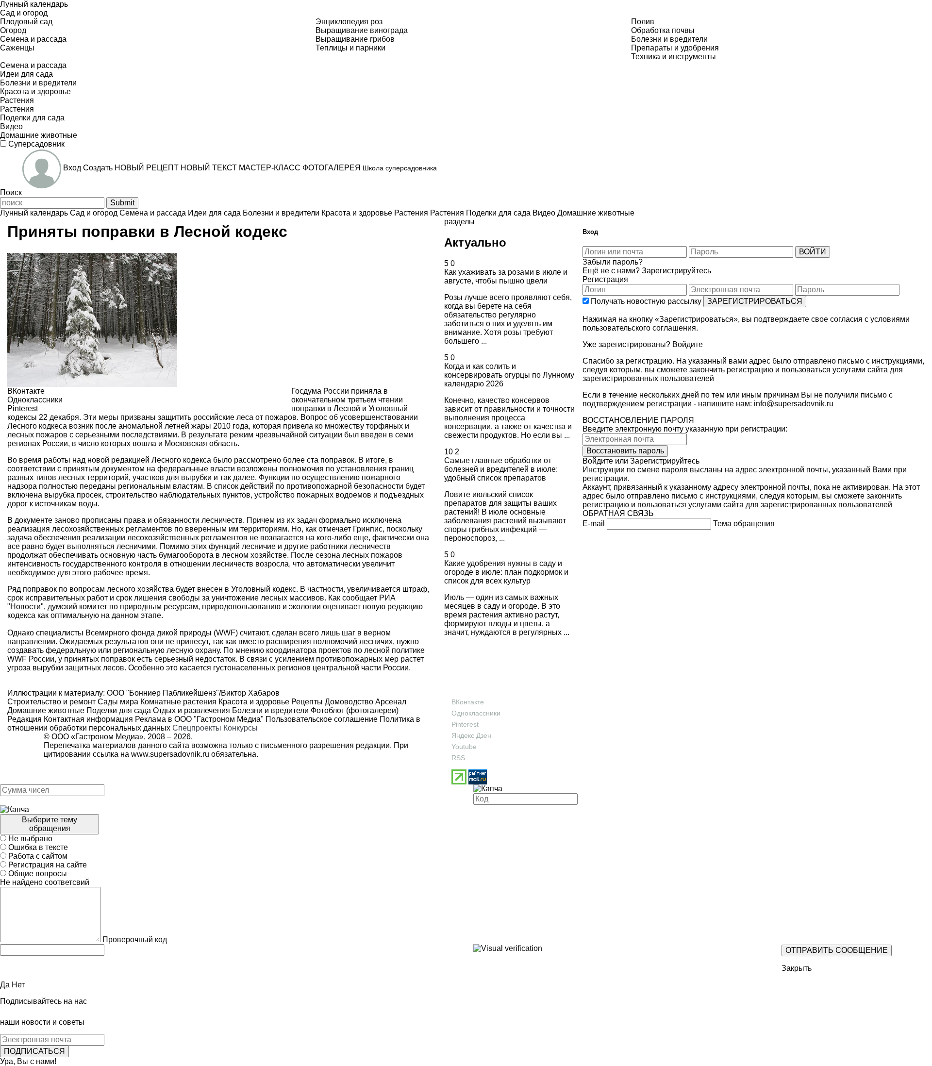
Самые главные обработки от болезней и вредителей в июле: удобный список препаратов (501, 469)
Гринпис (368, 529)
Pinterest (465, 724)
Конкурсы (240, 728)
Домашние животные (45, 710)
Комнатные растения (177, 702)
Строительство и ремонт (51, 702)
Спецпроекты (196, 728)
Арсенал (389, 702)
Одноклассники (475, 713)
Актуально (475, 242)
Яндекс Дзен (471, 735)
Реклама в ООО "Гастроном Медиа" (199, 719)
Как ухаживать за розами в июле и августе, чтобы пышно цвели (505, 276)
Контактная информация (88, 719)
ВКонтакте (467, 702)
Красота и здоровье (252, 702)
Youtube (464, 746)
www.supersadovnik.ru (170, 754)
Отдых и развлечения (190, 710)
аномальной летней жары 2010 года (183, 426)
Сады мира (117, 702)
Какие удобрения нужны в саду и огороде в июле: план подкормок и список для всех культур (506, 572)
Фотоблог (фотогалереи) (354, 710)
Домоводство (348, 702)
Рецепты (306, 702)
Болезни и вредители (269, 710)
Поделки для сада (117, 710)
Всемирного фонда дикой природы (149, 633)
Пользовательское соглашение (322, 719)
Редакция (24, 719)
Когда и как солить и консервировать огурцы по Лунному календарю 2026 (509, 375)
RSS (458, 758)
